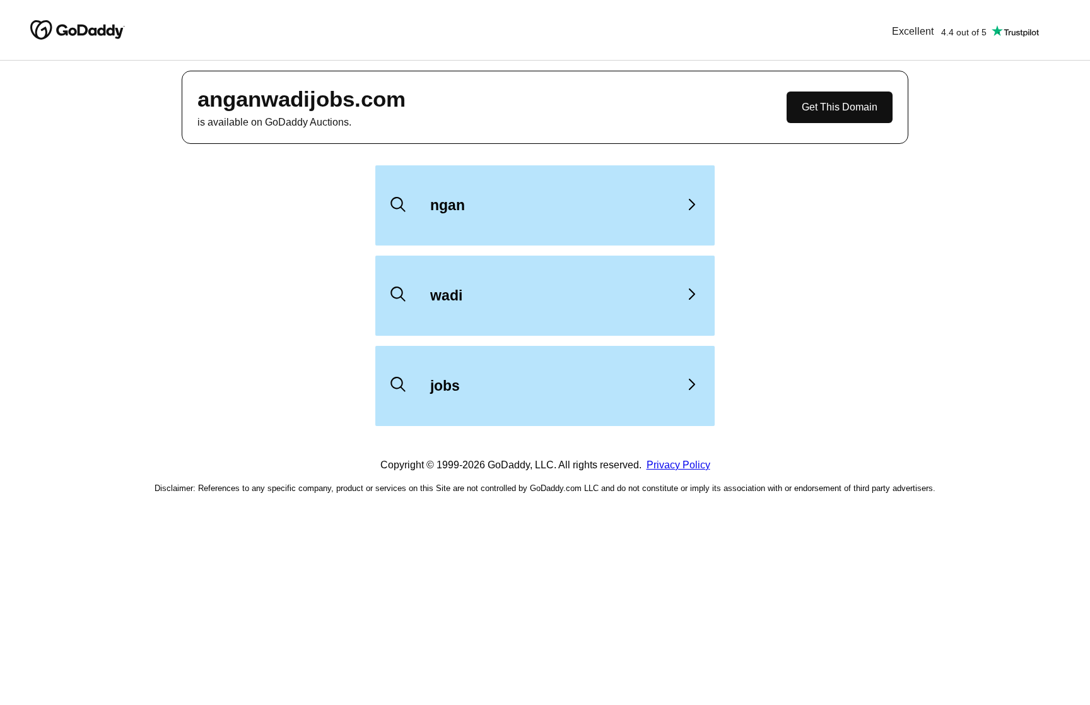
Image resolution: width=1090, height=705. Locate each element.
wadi (446, 295)
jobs (445, 385)
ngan (447, 205)
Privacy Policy (678, 464)
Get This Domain (839, 107)
